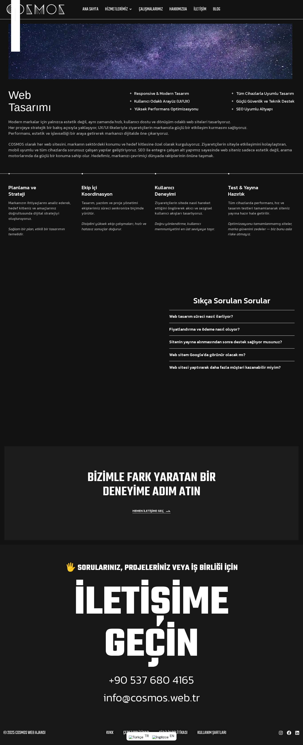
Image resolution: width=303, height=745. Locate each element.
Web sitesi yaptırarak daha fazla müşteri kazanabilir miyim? (225, 367)
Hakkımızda (178, 9)
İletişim (200, 9)
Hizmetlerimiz (116, 9)
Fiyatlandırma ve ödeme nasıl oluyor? (204, 329)
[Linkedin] (15, 47)
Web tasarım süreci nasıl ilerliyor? (201, 316)
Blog (216, 9)
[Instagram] (15, 37)
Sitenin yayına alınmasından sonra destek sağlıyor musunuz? (225, 342)
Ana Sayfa (90, 9)
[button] (292, 9)
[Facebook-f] (15, 28)
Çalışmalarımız (151, 9)
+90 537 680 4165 (151, 679)
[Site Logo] (36, 9)
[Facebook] (289, 732)
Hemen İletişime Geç (148, 511)
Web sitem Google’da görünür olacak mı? (207, 355)
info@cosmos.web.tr (151, 697)
